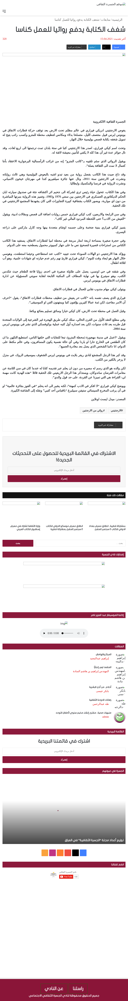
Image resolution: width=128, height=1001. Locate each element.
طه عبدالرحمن (100, 703)
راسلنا (78, 988)
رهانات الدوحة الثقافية (100, 700)
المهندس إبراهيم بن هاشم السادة (91, 671)
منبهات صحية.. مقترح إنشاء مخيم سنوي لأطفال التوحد (83, 712)
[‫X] (75, 852)
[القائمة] (4, 11)
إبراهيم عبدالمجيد (99, 658)
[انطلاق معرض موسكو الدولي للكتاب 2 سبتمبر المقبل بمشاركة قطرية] (64, 512)
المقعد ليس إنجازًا (102, 667)
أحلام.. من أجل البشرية (100, 687)
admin (105, 716)
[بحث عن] (124, 11)
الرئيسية (117, 19)
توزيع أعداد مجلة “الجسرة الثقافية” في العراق (94, 840)
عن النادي (54, 988)
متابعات (105, 19)
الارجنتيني (116, 410)
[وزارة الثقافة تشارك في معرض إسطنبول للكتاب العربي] (21, 512)
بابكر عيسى (102, 691)
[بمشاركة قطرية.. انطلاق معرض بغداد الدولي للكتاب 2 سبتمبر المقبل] (107, 512)
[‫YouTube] (67, 852)
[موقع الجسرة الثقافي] (111, 4)
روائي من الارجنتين (92, 410)
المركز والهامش (103, 654)
